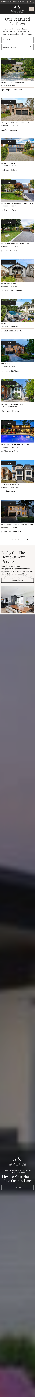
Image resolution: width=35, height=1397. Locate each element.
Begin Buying (17, 580)
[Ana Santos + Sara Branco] (17, 9)
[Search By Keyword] (31, 47)
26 (27, 540)
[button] (31, 9)
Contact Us (17, 1187)
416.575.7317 (7, 1)
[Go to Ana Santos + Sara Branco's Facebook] (30, 2)
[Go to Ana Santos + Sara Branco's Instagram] (27, 2)
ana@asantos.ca (19, 1)
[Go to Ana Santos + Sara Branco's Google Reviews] (33, 2)
